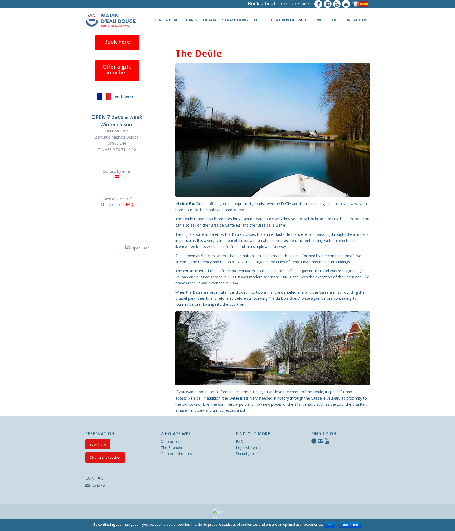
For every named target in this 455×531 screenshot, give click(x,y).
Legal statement (250, 447)
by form (98, 485)
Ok (330, 525)
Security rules (247, 453)
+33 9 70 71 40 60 (296, 3)
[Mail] (346, 4)
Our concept (171, 441)
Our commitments (176, 453)
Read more (350, 525)
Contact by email (117, 171)
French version (124, 96)
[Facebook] (318, 4)
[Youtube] (337, 4)
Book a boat (262, 3)
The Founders (172, 447)
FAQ (239, 441)
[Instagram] (328, 4)
